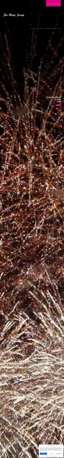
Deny (51, 453)
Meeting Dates (54, 28)
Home (31, 28)
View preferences (59, 453)
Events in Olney (39, 28)
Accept (43, 453)
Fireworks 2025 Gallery (47, 28)
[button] (62, 445)
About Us (34, 28)
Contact (59, 28)
